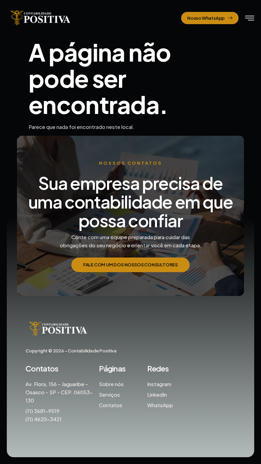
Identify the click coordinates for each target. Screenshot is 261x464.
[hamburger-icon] (249, 19)
